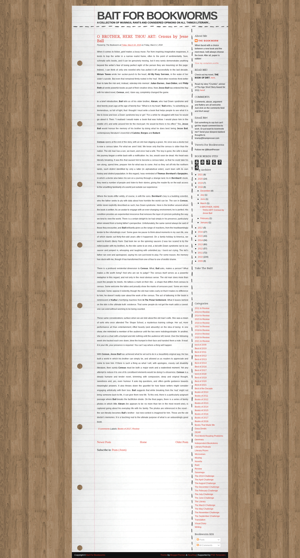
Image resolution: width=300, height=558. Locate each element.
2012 (200, 248)
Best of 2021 (201, 385)
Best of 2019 (201, 377)
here (213, 78)
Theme (163, 555)
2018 (200, 187)
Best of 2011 (200, 352)
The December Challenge (207, 487)
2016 (200, 232)
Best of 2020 (201, 381)
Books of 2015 (201, 410)
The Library (200, 501)
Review (135, 429)
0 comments (104, 429)
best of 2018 (200, 374)
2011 (200, 253)
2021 (200, 174)
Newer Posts (104, 442)
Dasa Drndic (201, 428)
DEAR (198, 432)
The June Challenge (204, 498)
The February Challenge (206, 490)
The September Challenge (207, 516)
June (202, 199)
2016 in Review (202, 323)
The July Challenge (204, 494)
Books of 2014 (201, 407)
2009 (200, 261)
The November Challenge (207, 512)
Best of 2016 (201, 366)
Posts (202, 540)
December (205, 191)
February (204, 218)
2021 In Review (202, 341)
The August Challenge (205, 483)
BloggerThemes (178, 555)
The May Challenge (204, 509)
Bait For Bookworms (157, 15)
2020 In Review (202, 337)
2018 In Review (202, 330)
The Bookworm (208, 41)
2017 (200, 228)
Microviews (200, 454)
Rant (197, 465)
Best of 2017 (201, 370)
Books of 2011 (201, 396)
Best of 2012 (201, 356)
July (202, 195)
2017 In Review (202, 326)
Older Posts (182, 442)
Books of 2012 (201, 399)
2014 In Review (202, 315)
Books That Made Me (205, 425)
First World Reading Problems (209, 436)
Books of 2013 (201, 403)
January (204, 222)
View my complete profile (207, 63)
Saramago (200, 472)
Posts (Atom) (119, 449)
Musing (198, 458)
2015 (200, 236)
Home (143, 442)
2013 (200, 244)
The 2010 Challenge (204, 476)
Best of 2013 (201, 359)
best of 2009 (200, 345)
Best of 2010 (201, 348)
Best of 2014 (201, 363)
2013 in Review (202, 312)
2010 (200, 257)
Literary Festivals (203, 447)
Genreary (199, 439)
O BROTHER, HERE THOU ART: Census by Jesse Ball (142, 38)
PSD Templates (218, 555)
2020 (200, 179)
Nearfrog (192, 555)
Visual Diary (200, 523)
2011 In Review (202, 308)
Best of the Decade (204, 388)
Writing (198, 527)
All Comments (205, 545)
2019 (200, 183)
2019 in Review (202, 334)
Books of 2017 (124, 429)
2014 (200, 240)
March (203, 203)
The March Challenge (205, 505)
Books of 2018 (201, 421)
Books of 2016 (201, 414)
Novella (198, 461)
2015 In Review (202, 319)
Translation (200, 520)
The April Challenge (204, 479)
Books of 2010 (201, 392)
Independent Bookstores (206, 443)
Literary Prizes (201, 450)
